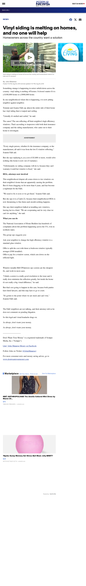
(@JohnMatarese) (29, 351)
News (6, 19)
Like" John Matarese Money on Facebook (19, 346)
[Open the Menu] (3, 3)
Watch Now (77, 4)
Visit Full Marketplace (49, 373)
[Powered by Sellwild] (53, 494)
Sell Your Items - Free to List (28, 374)
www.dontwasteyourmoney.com (16, 359)
